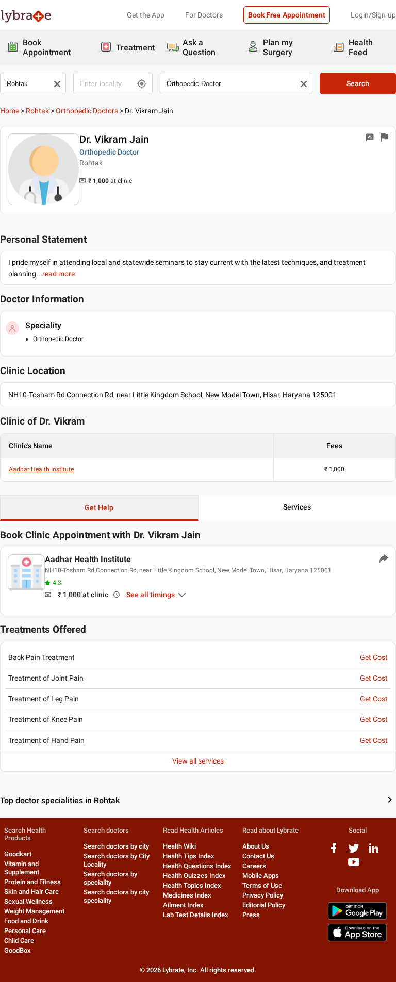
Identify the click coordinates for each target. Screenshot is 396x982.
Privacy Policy (262, 895)
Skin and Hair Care (31, 891)
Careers (254, 866)
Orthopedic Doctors (87, 111)
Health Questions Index (197, 866)
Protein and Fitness (32, 882)
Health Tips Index (188, 856)
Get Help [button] (99, 507)
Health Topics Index (192, 885)
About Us (255, 846)
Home (9, 111)
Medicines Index (187, 895)
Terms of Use (262, 885)
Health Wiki (179, 846)
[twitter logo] (354, 852)
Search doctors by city (116, 846)
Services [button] (297, 507)
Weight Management (34, 911)
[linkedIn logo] (374, 852)
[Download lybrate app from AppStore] (357, 939)
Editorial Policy (263, 905)
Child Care (19, 940)
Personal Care (25, 931)
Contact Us (258, 856)
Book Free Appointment (286, 15)
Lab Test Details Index (195, 915)
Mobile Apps (260, 875)
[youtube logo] (354, 866)
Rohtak (37, 111)
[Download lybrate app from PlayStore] (357, 918)
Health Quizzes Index (194, 875)
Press (251, 915)
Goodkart (17, 854)
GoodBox (17, 950)
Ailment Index (183, 905)
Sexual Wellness (28, 901)
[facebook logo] (333, 852)
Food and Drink (26, 921)
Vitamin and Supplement (21, 868)
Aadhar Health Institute (41, 469)
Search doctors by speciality (110, 878)
